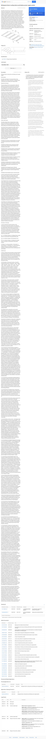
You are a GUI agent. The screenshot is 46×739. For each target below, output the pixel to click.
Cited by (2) (33, 44)
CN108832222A (4, 642)
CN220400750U (4, 640)
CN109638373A (4, 646)
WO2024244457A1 (5, 612)
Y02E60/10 (5, 59)
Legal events (37, 44)
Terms (27, 737)
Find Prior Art (40, 13)
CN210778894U (4, 644)
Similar (32, 14)
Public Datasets (21, 737)
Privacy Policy (31, 737)
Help (36, 737)
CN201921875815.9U (5, 686)
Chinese (36, 17)
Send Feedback (15, 737)
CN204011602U (4, 632)
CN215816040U (4, 636)
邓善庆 (34, 18)
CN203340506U (4, 638)
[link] (9, 59)
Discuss (30, 48)
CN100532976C (4, 629)
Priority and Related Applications (38, 45)
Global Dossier (40, 47)
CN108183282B (4, 634)
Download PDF (33, 13)
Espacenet (36, 47)
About (10, 737)
